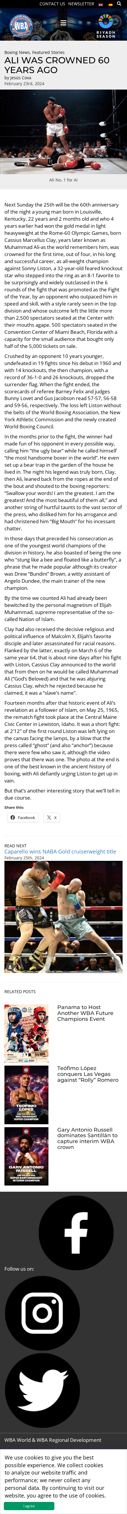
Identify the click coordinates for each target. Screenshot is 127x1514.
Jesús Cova (20, 77)
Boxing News (17, 52)
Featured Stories (48, 52)
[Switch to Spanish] (111, 3)
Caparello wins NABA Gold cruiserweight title (60, 851)
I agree (29, 1505)
